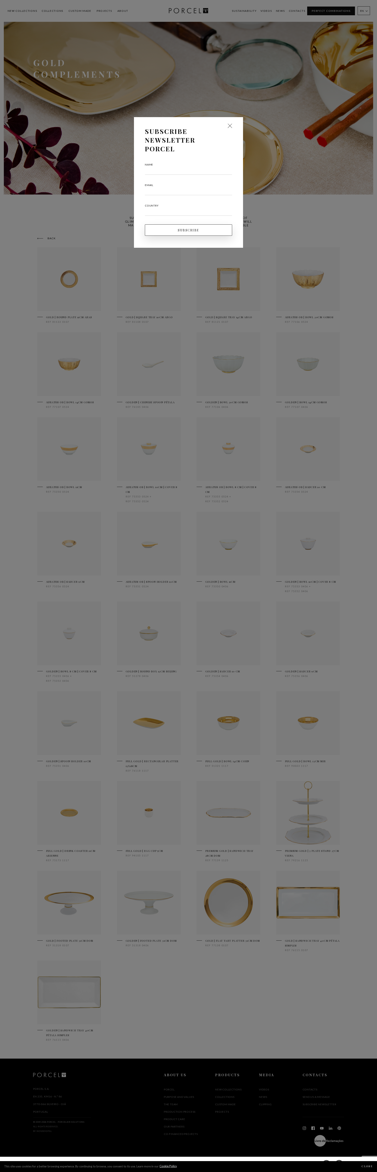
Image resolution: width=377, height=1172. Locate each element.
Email (149, 185)
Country (152, 205)
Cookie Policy (168, 1166)
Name (149, 164)
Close (367, 1166)
